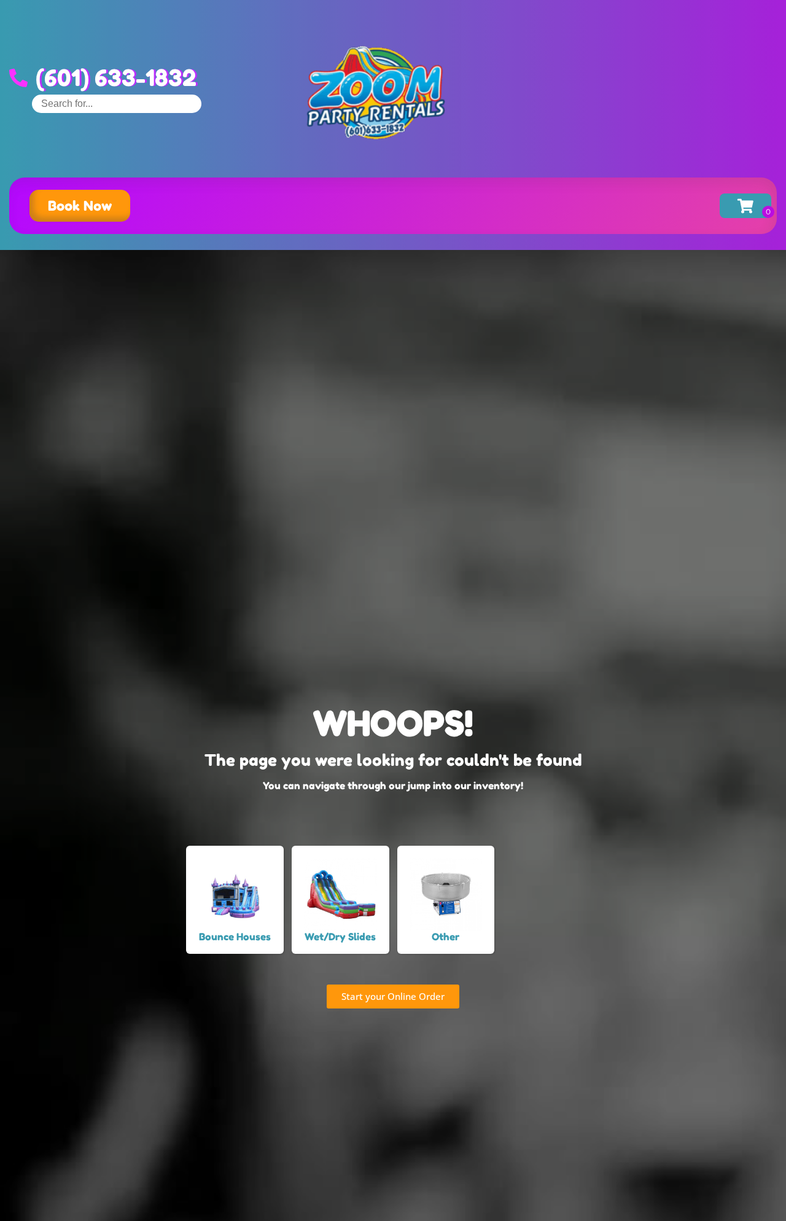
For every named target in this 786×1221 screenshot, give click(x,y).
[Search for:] (116, 103)
